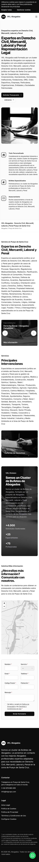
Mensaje (8, 689)
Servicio (24, 660)
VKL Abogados (13, 16)
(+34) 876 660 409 (8, 784)
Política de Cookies (8, 805)
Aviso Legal (5, 801)
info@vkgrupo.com (8, 788)
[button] (33, 329)
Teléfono (24, 670)
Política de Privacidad (9, 808)
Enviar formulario (19, 710)
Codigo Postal (10, 679)
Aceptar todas (6, 10)
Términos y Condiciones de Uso (13, 812)
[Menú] (36, 16)
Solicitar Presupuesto (11, 91)
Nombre (8, 660)
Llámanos (8, 96)
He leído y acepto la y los (18, 703)
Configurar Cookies (8, 815)
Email (7, 670)
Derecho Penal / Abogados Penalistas (16, 323)
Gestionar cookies (24, 10)
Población (25, 679)
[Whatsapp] (32, 855)
